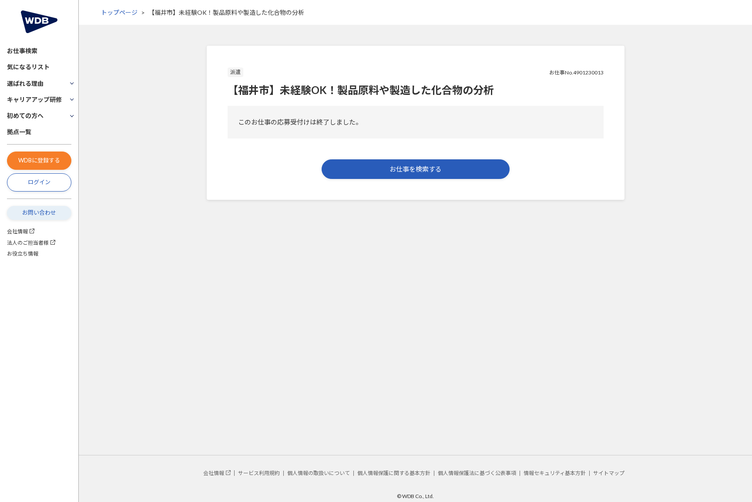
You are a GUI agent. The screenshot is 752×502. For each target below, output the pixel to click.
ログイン (39, 182)
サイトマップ (608, 473)
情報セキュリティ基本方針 (555, 473)
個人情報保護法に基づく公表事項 (477, 473)
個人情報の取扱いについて (318, 473)
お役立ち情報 (22, 253)
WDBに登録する (39, 160)
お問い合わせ (39, 212)
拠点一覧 (19, 131)
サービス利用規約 (259, 473)
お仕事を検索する (415, 169)
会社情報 (17, 231)
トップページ (119, 12)
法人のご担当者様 (28, 242)
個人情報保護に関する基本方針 (393, 473)
